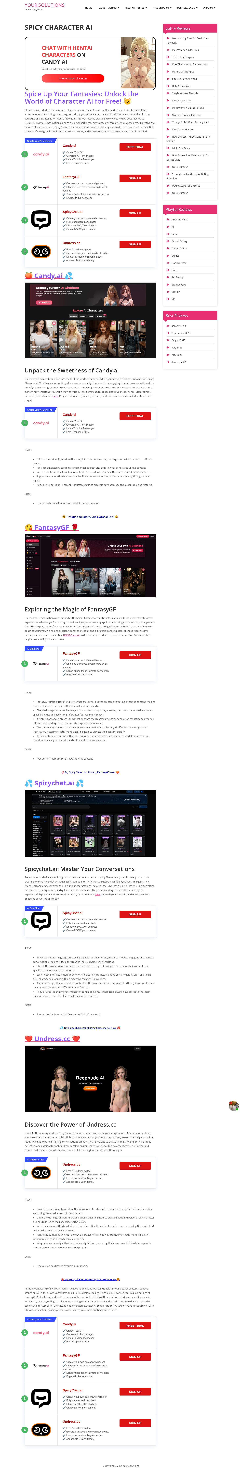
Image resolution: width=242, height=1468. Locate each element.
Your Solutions (45, 5)
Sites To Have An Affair (184, 79)
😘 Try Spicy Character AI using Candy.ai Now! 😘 (90, 516)
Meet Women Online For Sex (188, 107)
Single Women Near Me (185, 93)
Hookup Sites (179, 263)
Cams (175, 234)
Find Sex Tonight (181, 100)
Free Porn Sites (134, 7)
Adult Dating (107, 7)
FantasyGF (71, 177)
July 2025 (177, 347)
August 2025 (179, 340)
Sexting (176, 292)
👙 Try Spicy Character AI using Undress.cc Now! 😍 (90, 1279)
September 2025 (181, 333)
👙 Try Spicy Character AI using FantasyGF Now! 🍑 (90, 772)
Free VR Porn (161, 7)
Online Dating (180, 167)
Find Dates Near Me (183, 129)
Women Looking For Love (186, 115)
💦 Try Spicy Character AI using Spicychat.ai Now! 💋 (90, 1028)
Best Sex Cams (186, 7)
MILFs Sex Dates (181, 148)
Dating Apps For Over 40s (186, 185)
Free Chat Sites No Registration (189, 64)
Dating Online (179, 248)
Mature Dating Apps (183, 71)
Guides (175, 255)
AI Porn (208, 7)
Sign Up (135, 178)
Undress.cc (71, 243)
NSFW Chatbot (71, 635)
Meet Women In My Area (185, 50)
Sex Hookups (179, 284)
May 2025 (177, 355)
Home (88, 7)
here (55, 396)
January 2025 (179, 362)
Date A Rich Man (181, 86)
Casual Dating (179, 241)
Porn (174, 270)
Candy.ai (69, 145)
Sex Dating (178, 277)
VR (173, 299)
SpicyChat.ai (72, 212)
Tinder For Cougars (183, 57)
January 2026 (179, 326)
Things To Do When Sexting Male (190, 122)
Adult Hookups (180, 219)
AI (173, 226)
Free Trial (135, 147)
